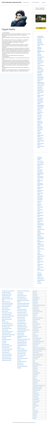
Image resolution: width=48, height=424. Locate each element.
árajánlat (34, 377)
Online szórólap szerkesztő (7, 355)
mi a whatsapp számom (36, 339)
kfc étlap (34, 333)
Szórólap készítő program (6, 353)
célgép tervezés (35, 410)
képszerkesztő (35, 295)
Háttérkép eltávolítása (6, 297)
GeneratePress (32, 422)
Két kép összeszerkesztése (40, 270)
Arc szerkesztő (40, 161)
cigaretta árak (35, 391)
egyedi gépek (35, 413)
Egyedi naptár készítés (21, 355)
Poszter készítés (5, 329)
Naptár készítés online (21, 353)
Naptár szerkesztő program (22, 350)
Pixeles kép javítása (5, 347)
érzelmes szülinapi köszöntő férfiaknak (38, 347)
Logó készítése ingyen (21, 320)
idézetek (34, 361)
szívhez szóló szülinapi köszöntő (38, 311)
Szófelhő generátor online (22, 342)
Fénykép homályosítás (6, 309)
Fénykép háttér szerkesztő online (8, 290)
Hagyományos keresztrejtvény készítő (40, 184)
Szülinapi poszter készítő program (8, 334)
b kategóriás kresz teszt (36, 319)
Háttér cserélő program (6, 306)
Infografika (39, 283)
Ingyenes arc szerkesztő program (39, 158)
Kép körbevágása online (6, 295)
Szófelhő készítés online (21, 343)
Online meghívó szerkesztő (7, 312)
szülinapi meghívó (35, 308)
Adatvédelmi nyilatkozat (21, 361)
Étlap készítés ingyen (21, 297)
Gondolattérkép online (21, 325)
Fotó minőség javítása (35, 2)
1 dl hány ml (34, 316)
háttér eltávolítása (35, 374)
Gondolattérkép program (21, 323)
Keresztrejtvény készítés (21, 309)
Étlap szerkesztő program (22, 295)
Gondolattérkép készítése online (23, 329)
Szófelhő (39, 251)
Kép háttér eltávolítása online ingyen (40, 51)
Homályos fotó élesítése (6, 339)
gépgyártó (34, 418)
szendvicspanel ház (36, 405)
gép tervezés (35, 416)
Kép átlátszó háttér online (6, 294)
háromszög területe (36, 352)
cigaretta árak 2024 (36, 393)
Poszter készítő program (6, 336)
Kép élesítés (39, 110)
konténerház (35, 404)
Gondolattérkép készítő (21, 328)
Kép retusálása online (6, 326)
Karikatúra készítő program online (23, 339)
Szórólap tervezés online (6, 360)
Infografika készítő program (22, 366)
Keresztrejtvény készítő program (23, 303)
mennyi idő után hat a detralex (37, 338)
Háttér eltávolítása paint (21, 340)
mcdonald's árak (35, 402)
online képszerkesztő (36, 297)
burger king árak (35, 336)
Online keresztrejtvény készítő (40, 180)
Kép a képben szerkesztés (22, 298)
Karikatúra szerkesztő (21, 331)
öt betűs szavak (35, 371)
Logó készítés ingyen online (22, 313)
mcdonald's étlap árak (36, 394)
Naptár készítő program (21, 351)
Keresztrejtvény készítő (21, 312)
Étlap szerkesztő (26, 2)
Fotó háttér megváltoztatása (7, 304)
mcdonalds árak (35, 396)
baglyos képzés (35, 383)
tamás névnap (35, 292)
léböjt (34, 360)
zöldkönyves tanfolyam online (37, 388)
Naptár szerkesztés (21, 348)
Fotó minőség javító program (7, 349)
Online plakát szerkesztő (6, 314)
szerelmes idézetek (36, 363)
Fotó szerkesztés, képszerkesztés (11, 2)
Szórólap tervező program (7, 358)
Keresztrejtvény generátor (22, 310)
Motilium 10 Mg (40, 277)
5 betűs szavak (35, 366)
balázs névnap (35, 294)
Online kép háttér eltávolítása (7, 303)
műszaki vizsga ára (35, 328)
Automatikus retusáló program (7, 325)
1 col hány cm (35, 314)
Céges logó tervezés (21, 317)
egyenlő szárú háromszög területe (38, 355)
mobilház (34, 407)
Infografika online (40, 278)
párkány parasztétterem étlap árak (38, 317)
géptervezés (35, 415)
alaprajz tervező (35, 300)
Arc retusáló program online (7, 323)
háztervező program (36, 344)
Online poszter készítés (6, 333)
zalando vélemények (36, 399)
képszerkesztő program (36, 372)
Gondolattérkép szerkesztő (22, 326)
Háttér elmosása (40, 69)
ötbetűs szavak (35, 369)
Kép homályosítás (40, 65)
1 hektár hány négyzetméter (37, 327)
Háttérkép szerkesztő (6, 301)
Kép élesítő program (5, 344)
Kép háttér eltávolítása (6, 292)
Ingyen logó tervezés (21, 318)
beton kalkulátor (35, 325)
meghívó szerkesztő (36, 306)
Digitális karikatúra (20, 334)
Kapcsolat (43, 2)
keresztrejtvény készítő (36, 380)
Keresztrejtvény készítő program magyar (40, 174)
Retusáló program (40, 85)
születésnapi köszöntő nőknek (37, 350)
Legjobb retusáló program (7, 328)
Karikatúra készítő (40, 229)
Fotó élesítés (39, 115)
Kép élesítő (39, 116)
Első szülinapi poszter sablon (7, 331)
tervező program (35, 303)
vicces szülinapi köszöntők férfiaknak (38, 341)
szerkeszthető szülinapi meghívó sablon (39, 305)
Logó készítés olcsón (21, 321)
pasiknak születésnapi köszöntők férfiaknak (39, 349)
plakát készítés (35, 382)
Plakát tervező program (6, 317)
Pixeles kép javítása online (7, 345)
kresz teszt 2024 (35, 322)
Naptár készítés (40, 267)
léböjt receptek (35, 358)
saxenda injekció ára (36, 330)
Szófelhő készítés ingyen (22, 345)
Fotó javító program (5, 352)
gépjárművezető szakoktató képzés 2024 (39, 385)
